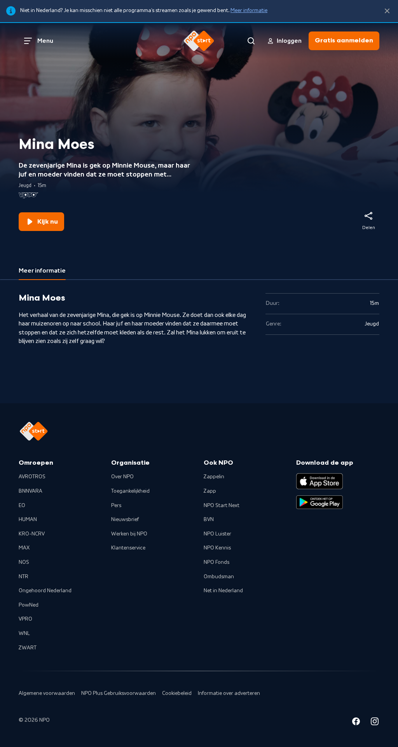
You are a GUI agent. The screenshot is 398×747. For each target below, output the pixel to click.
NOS (24, 562)
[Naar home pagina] (199, 41)
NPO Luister (217, 534)
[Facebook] (356, 723)
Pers (116, 505)
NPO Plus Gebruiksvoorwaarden (118, 693)
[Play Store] (319, 502)
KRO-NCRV (32, 534)
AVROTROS (32, 476)
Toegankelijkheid (130, 491)
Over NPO (122, 476)
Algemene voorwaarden (47, 693)
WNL (24, 633)
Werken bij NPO (129, 534)
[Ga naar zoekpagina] (251, 40)
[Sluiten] (387, 11)
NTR (23, 576)
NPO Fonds (216, 562)
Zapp (210, 491)
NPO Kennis (217, 548)
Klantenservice (128, 548)
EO (22, 505)
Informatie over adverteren (229, 693)
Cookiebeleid (177, 693)
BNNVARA (30, 491)
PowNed (28, 605)
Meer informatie (248, 10)
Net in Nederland (223, 590)
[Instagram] (374, 723)
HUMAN (28, 519)
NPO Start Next (221, 505)
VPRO (25, 619)
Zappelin (214, 476)
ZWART (28, 648)
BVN (209, 519)
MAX (24, 548)
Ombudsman (219, 576)
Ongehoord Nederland (45, 590)
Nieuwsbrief (125, 519)
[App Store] (319, 481)
